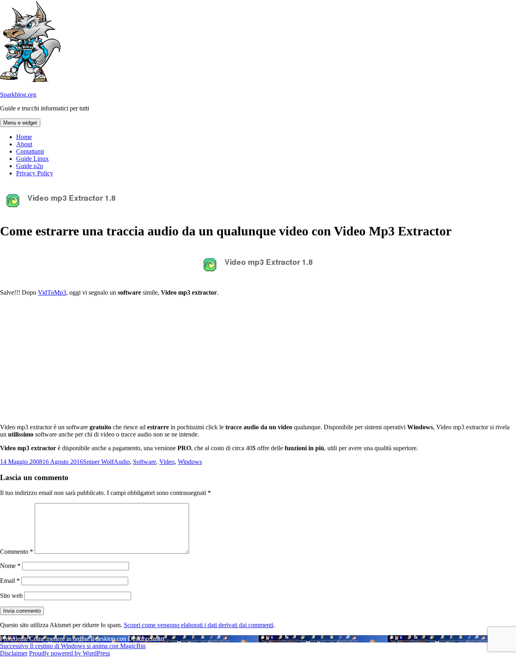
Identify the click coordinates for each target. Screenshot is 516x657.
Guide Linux (32, 158)
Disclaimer (13, 653)
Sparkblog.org (18, 94)
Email (10, 580)
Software (144, 461)
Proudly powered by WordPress (69, 653)
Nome (10, 565)
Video (167, 461)
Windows (190, 461)
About (24, 144)
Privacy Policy (34, 173)
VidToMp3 (52, 292)
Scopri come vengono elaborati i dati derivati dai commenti (198, 625)
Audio (122, 461)
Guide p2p (29, 165)
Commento (16, 551)
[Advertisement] (258, 359)
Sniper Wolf (98, 461)
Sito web (11, 595)
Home (24, 136)
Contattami (30, 151)
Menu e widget (20, 123)
